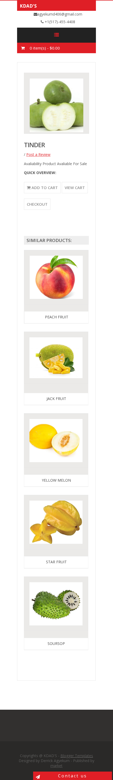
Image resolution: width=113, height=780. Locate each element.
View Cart (75, 187)
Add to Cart (44, 187)
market (56, 765)
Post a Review (38, 154)
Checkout (37, 204)
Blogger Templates (76, 755)
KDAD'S (28, 6)
